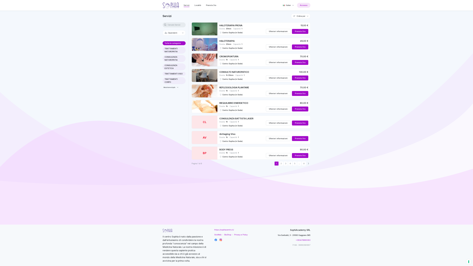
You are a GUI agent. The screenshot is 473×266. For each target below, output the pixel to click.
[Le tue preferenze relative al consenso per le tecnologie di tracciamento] (468, 261)
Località (197, 5)
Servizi (186, 5)
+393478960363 (303, 240)
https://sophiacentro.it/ (224, 230)
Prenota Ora (211, 5)
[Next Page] (308, 164)
